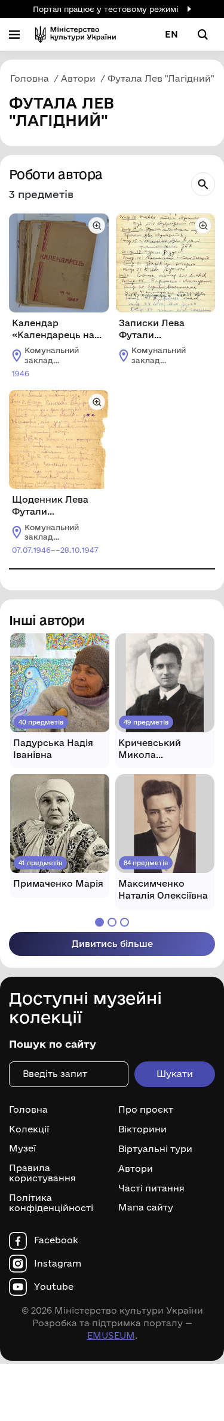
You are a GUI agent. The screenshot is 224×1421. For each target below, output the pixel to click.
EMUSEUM (111, 1335)
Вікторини (142, 1129)
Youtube (53, 1287)
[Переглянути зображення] (96, 225)
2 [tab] (112, 922)
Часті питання (151, 1188)
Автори (135, 1169)
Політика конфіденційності (51, 1203)
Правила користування (42, 1173)
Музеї (22, 1148)
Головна (28, 1109)
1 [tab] (99, 922)
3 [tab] (124, 922)
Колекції (29, 1129)
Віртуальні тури (155, 1149)
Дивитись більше (112, 944)
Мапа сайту (145, 1207)
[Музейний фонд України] (75, 34)
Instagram (57, 1263)
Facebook (56, 1240)
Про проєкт (145, 1109)
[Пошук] (203, 184)
